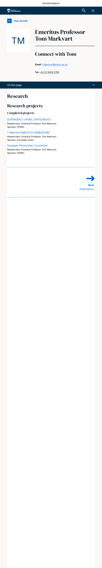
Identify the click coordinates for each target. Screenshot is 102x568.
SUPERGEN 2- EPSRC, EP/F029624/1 (29, 119)
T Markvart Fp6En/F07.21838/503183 (28, 132)
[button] (51, 85)
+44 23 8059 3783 (49, 72)
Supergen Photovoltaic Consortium (27, 145)
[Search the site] (84, 11)
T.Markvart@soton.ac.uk (55, 64)
